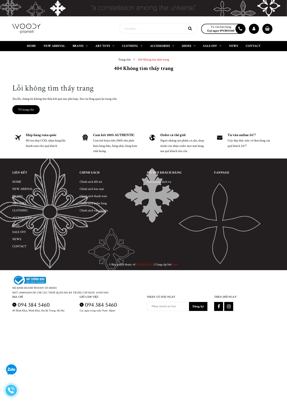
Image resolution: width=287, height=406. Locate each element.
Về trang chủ (26, 110)
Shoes (16, 225)
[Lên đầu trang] (278, 391)
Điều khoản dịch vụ (159, 182)
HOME (16, 182)
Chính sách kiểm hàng (93, 203)
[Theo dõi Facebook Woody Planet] (218, 306)
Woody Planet (144, 265)
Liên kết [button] (19, 173)
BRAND (17, 196)
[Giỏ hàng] (267, 29)
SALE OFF (19, 232)
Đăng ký (198, 306)
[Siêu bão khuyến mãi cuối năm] (143, 8)
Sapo (175, 265)
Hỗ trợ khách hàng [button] (164, 173)
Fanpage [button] (221, 173)
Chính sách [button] (90, 173)
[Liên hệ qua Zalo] (11, 369)
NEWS (16, 239)
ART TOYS (19, 203)
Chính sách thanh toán (93, 196)
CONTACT (19, 246)
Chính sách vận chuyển (94, 210)
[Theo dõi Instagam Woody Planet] (228, 306)
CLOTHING (20, 210)
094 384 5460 (34, 305)
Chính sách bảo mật (92, 189)
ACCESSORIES (22, 218)
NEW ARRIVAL (22, 189)
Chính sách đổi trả (91, 182)
